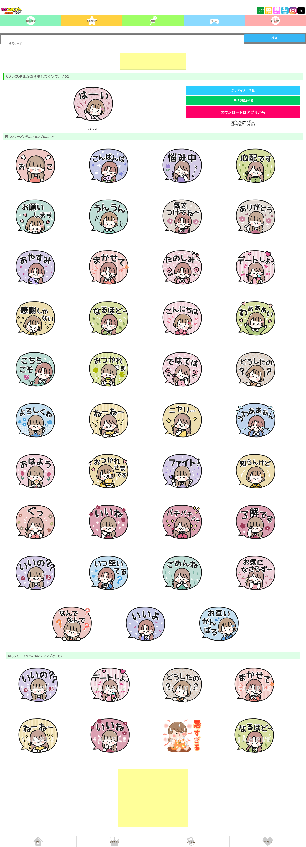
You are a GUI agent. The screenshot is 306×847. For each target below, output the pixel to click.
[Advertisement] (153, 59)
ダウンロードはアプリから (242, 112)
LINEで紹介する (243, 100)
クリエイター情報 (243, 90)
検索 (274, 38)
